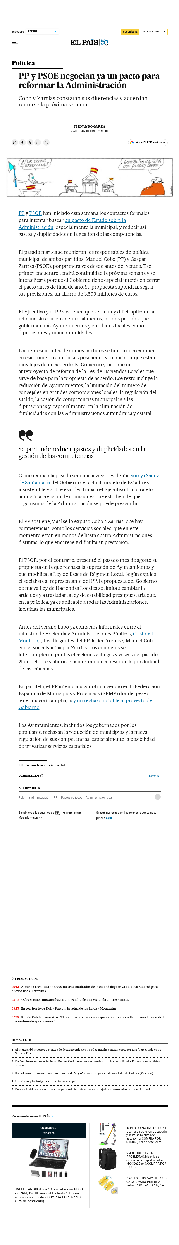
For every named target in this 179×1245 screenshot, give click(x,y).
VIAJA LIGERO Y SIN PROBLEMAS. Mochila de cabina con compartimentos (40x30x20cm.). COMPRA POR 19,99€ (146, 1160)
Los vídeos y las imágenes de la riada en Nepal (45, 1081)
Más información (29, 817)
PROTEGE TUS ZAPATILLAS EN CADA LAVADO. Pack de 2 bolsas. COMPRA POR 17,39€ (146, 1181)
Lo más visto (21, 1040)
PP (22, 213)
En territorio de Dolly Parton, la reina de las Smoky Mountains (68, 1008)
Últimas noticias (25, 978)
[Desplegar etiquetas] (158, 797)
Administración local (99, 797)
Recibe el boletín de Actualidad (45, 765)
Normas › (155, 775)
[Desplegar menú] (15, 42)
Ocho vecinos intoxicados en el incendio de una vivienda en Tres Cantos (75, 1000)
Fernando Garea (89, 126)
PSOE (35, 213)
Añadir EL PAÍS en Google (150, 142)
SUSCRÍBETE (130, 31)
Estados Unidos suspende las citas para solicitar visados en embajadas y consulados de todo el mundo (83, 1089)
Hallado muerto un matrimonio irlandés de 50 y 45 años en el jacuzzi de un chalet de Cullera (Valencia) (84, 1073)
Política (23, 63)
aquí (109, 818)
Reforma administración (34, 797)
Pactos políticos (71, 797)
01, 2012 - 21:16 (94, 131)
